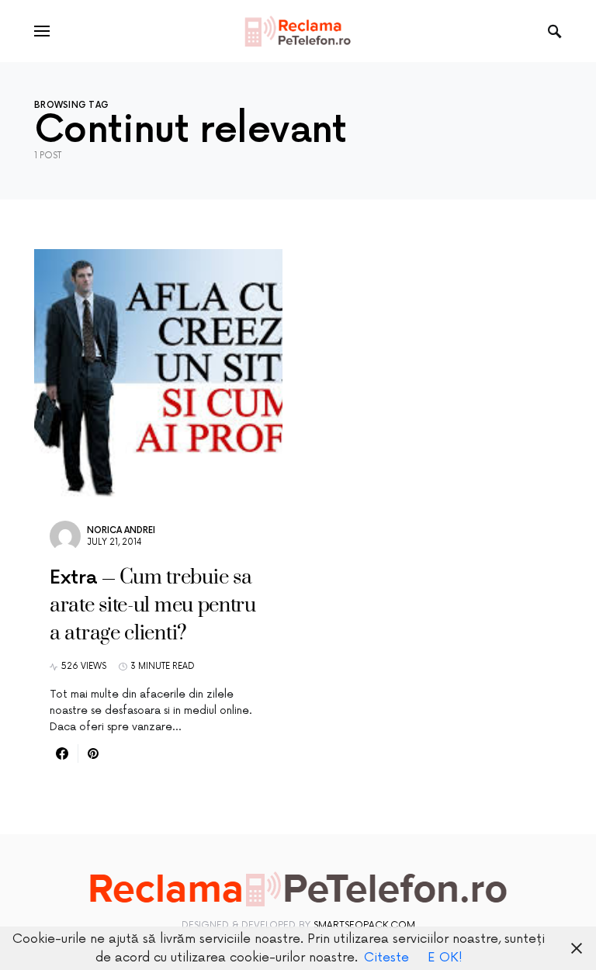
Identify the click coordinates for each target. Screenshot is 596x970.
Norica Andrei (121, 530)
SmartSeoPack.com (364, 925)
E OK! (445, 957)
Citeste (386, 957)
